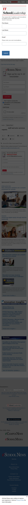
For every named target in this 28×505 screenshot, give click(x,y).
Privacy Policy (20, 500)
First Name (5, 23)
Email (4, 37)
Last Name (5, 30)
